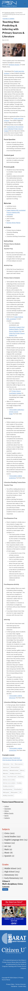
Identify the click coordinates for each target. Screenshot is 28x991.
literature (5, 773)
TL (20, 792)
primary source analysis (9, 783)
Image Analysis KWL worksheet (16, 210)
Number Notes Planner (13, 222)
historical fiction (15, 767)
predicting (21, 776)
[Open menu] (24, 4)
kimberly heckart (14, 770)
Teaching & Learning (8, 18)
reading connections (8, 786)
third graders (14, 792)
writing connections (8, 795)
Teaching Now (18, 789)
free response (19, 764)
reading (19, 783)
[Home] (2, 12)
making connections (15, 773)
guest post (6, 767)
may (4, 776)
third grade (6, 792)
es (12, 764)
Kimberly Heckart (14, 64)
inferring (5, 770)
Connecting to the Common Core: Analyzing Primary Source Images (13, 129)
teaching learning (7, 789)
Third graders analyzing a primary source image (16, 412)
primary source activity (9, 779)
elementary (6, 764)
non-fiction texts (12, 776)
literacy (22, 770)
